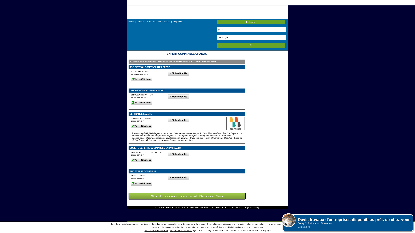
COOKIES (159, 207)
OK (251, 45)
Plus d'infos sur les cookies (156, 230)
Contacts (140, 22)
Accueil (130, 22)
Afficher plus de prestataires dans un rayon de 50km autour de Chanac (187, 196)
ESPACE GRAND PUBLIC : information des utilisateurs (190, 207)
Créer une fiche (154, 22)
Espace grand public (173, 22)
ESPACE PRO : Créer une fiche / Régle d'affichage (238, 207)
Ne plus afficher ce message (182, 230)
